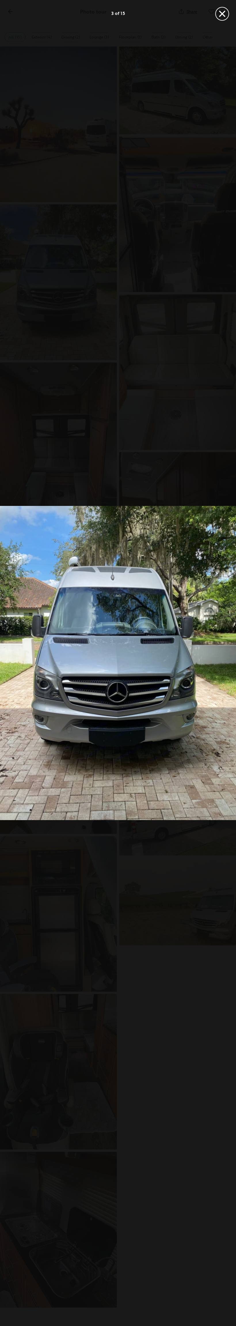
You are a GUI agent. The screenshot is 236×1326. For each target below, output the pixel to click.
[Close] (222, 14)
